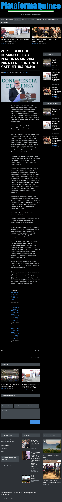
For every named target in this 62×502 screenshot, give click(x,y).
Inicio (2, 19)
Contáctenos (4, 22)
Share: (3, 350)
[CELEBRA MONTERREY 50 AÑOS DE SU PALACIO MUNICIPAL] (10, 375)
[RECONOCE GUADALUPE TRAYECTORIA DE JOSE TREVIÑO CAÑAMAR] (46, 32)
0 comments (25, 72)
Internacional (25, 19)
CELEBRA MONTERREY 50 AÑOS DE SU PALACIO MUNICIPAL (56, 62)
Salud (32, 19)
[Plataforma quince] (31, 9)
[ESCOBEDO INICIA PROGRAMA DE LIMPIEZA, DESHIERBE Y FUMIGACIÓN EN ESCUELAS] (15, 32)
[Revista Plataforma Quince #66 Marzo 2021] (26, 479)
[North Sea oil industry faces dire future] (52, 446)
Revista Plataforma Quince (50, 19)
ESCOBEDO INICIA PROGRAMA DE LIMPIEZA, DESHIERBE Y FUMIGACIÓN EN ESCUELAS (30, 386)
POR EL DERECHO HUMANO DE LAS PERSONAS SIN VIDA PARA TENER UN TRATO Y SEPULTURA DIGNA (20, 59)
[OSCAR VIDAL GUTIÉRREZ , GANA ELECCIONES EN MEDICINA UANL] (26, 444)
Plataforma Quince (10, 498)
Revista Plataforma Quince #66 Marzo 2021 (35, 477)
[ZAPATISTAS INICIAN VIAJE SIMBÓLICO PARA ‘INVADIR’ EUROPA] (52, 469)
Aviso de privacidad (29, 492)
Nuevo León (9, 19)
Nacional (17, 19)
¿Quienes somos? (6, 492)
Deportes (38, 19)
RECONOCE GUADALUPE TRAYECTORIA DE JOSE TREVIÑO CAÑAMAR (56, 91)
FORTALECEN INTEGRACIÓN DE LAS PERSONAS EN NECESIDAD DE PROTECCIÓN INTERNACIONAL (15, 333)
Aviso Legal (18, 492)
